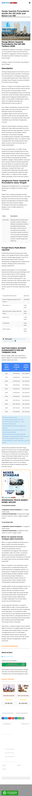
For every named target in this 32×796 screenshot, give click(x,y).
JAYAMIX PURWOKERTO (22, 713)
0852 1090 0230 (8, 656)
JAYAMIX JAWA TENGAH (8, 713)
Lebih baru (7, 723)
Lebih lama (25, 723)
